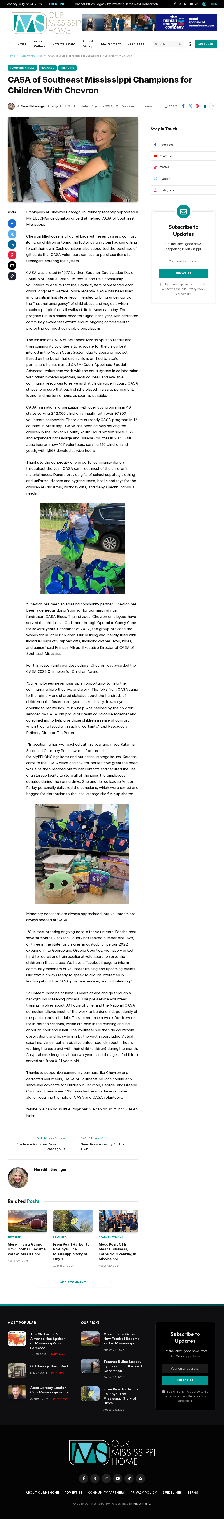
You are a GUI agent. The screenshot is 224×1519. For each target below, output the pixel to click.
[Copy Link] (12, 276)
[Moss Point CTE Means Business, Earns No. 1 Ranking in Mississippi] (118, 1221)
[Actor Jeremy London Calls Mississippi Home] (17, 1392)
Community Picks (22, 67)
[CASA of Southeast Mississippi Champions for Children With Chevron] (73, 159)
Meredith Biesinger (33, 106)
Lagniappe (136, 44)
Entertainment (63, 44)
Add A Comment (73, 1282)
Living (22, 44)
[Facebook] (12, 223)
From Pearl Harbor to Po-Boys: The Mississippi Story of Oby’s (71, 1251)
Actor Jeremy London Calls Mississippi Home (49, 1390)
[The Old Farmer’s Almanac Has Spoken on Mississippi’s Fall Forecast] (17, 1338)
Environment (111, 44)
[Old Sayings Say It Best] (17, 1370)
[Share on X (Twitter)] (190, 106)
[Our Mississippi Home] (49, 23)
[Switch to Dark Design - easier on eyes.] (190, 44)
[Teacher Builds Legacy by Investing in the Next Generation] (90, 1366)
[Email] (12, 265)
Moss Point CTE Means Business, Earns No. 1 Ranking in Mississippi (117, 1251)
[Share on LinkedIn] (204, 106)
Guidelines (172, 1492)
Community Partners (106, 1492)
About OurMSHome (42, 1492)
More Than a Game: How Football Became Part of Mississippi (27, 1249)
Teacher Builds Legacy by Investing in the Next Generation (115, 4)
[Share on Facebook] (183, 106)
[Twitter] (12, 234)
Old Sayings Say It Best (49, 1366)
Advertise (73, 1492)
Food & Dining (87, 43)
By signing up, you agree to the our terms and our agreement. (184, 289)
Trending (67, 67)
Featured (47, 67)
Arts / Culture (40, 43)
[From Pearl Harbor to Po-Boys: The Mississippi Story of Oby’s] (73, 1221)
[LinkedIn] (12, 244)
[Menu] (9, 44)
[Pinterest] (12, 255)
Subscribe (206, 43)
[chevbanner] (149, 29)
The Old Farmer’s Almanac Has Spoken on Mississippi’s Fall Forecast (47, 1341)
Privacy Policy (196, 289)
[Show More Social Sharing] (212, 106)
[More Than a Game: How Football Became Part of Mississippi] (27, 1221)
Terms (192, 1492)
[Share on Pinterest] (197, 106)
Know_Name (141, 1503)
